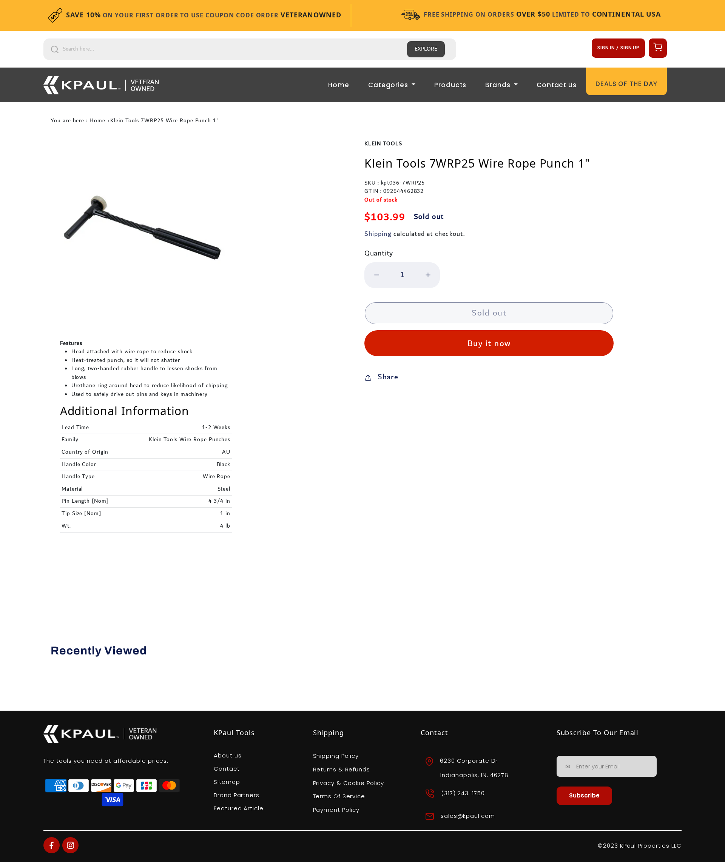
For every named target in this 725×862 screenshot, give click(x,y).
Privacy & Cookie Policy (348, 783)
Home (338, 84)
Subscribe (584, 795)
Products (450, 84)
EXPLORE (426, 49)
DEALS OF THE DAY (626, 83)
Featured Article (238, 808)
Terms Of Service (339, 796)
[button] (657, 47)
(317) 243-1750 (463, 793)
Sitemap (227, 782)
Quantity (378, 253)
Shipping (377, 233)
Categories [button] (389, 84)
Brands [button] (498, 84)
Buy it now (489, 344)
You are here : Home (78, 120)
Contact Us (557, 84)
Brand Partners (236, 795)
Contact (226, 769)
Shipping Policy (336, 756)
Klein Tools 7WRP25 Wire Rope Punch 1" (164, 120)
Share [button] (388, 377)
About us (227, 755)
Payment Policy (336, 810)
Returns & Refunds (341, 769)
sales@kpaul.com (468, 816)
